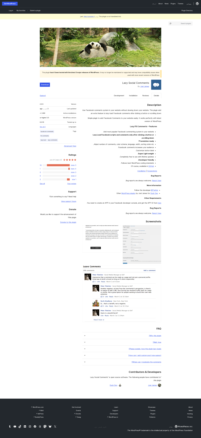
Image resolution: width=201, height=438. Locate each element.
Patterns (152, 417)
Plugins (152, 414)
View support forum (68, 201)
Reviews (145, 96)
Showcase (151, 407)
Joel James (144, 86)
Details (156, 96)
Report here (156, 181)
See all (42, 184)
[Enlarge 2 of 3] (118, 228)
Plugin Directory (187, 10)
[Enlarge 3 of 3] (158, 268)
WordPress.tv (112, 417)
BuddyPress (38, 417)
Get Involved (76, 407)
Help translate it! (87, 16)
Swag (78, 417)
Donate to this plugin (68, 222)
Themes (152, 410)
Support (43, 96)
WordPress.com (37, 407)
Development (119, 96)
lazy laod (43, 140)
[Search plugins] (170, 23)
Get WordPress (10, 3)
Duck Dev (154, 193)
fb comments (45, 136)
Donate (77, 414)
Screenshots (152, 171)
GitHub (151, 166)
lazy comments (52, 140)
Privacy (190, 417)
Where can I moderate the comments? (146, 362)
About (190, 407)
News (191, 410)
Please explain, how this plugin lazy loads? (145, 349)
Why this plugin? (155, 336)
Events (78, 410)
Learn (116, 407)
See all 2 (43, 127)
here (159, 203)
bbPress (40, 414)
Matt (41, 410)
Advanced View (70, 146)
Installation (133, 96)
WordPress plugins (128, 193)
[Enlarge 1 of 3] (158, 228)
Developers (114, 414)
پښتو (171, 427)
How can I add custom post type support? (144, 355)
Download (45, 85)
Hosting (190, 414)
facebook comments (47, 131)
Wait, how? (157, 342)
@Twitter (154, 190)
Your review (71, 184)
